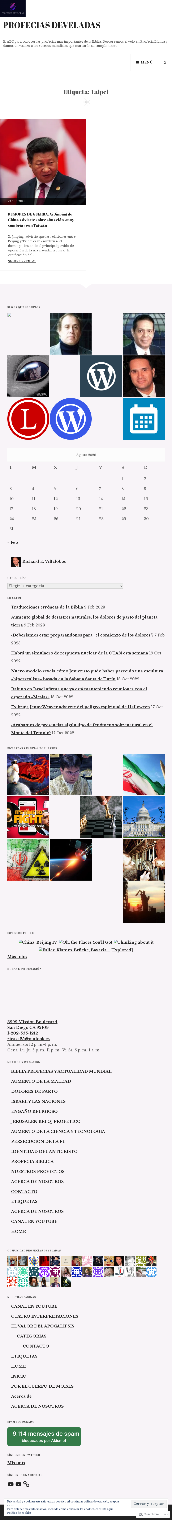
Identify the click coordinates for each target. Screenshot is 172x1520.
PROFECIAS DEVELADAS (52, 25)
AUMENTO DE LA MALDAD (41, 1081)
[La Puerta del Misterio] (28, 376)
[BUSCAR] (165, 62)
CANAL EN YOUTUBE (34, 1221)
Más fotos (17, 957)
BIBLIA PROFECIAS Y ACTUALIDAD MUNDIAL (61, 1071)
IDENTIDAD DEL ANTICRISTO (44, 1151)
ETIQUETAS (24, 1201)
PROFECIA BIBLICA (32, 1161)
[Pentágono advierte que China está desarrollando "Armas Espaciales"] (71, 860)
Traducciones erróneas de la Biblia (47, 607)
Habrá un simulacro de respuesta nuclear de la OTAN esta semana (79, 653)
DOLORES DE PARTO (34, 1091)
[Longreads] (28, 419)
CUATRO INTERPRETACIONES (44, 1316)
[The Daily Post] (144, 419)
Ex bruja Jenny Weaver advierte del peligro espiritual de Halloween (80, 707)
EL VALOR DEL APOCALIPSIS (42, 1326)
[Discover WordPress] (101, 376)
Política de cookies (19, 1512)
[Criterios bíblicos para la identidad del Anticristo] (101, 817)
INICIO (18, 1376)
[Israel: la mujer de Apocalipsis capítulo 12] (28, 774)
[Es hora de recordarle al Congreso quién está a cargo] (144, 817)
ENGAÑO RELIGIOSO (34, 1111)
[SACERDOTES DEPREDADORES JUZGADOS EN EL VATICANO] (71, 774)
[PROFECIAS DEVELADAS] (28, 334)
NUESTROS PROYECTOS (38, 1171)
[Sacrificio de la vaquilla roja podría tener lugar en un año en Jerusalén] (144, 860)
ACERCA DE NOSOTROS (37, 1181)
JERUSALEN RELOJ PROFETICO (46, 1121)
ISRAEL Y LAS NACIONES (38, 1101)
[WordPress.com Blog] (71, 419)
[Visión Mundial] (144, 334)
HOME (18, 1231)
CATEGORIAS (32, 1336)
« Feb (12, 542)
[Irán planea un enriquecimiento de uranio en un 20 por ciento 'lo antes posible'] (28, 860)
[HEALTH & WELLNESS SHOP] (144, 376)
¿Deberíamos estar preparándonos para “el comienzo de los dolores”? (82, 635)
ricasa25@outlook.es (28, 1039)
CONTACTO (24, 1191)
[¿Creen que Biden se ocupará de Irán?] (144, 774)
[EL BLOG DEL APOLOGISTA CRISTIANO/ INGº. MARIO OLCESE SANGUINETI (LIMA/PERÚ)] (71, 334)
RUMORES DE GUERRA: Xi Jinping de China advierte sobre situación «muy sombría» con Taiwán (41, 220)
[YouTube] (10, 1484)
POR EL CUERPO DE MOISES (42, 1386)
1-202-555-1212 (22, 1033)
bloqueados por (47, 1438)
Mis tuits (16, 1463)
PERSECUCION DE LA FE (38, 1141)
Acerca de (21, 1396)
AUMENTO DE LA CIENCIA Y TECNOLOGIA (58, 1131)
